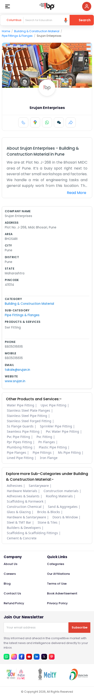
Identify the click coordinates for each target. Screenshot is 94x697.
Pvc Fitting (44, 437)
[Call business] (23, 122)
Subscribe (79, 627)
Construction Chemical (24, 506)
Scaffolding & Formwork (25, 501)
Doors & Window (65, 517)
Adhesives (14, 485)
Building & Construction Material (36, 31)
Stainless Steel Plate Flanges (28, 410)
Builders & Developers (24, 527)
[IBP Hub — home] (47, 6)
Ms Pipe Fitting (69, 452)
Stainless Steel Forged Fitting (29, 421)
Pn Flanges (46, 442)
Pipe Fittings (42, 452)
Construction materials (61, 491)
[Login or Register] (86, 6)
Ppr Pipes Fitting (19, 442)
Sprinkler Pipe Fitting (56, 426)
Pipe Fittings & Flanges (17, 36)
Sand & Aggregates (63, 506)
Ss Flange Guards (20, 426)
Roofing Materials (59, 496)
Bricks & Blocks (48, 512)
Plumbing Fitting (19, 447)
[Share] (71, 122)
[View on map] (35, 122)
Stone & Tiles (47, 522)
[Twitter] (44, 657)
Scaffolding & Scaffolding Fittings (32, 533)
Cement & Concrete (22, 538)
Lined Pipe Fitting (20, 458)
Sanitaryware (39, 485)
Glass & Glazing (19, 512)
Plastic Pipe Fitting (53, 447)
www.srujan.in (15, 381)
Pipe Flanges (16, 452)
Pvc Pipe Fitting (18, 437)
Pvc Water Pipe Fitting (62, 431)
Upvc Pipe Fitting (53, 405)
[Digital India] (79, 678)
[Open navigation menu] (7, 6)
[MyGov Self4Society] (16, 678)
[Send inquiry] (59, 122)
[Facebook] (21, 657)
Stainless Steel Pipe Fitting (27, 415)
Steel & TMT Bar (19, 522)
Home (6, 31)
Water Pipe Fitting (20, 405)
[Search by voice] (65, 20)
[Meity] (47, 678)
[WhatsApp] (47, 122)
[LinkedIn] (36, 657)
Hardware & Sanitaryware (26, 517)
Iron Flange (48, 458)
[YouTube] (29, 657)
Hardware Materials (22, 491)
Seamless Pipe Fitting (23, 431)
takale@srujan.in (17, 370)
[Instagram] (14, 657)
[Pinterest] (52, 657)
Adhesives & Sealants (23, 496)
